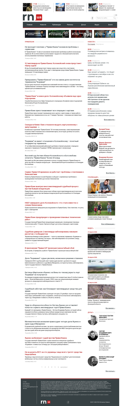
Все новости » (109, 120)
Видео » (91, 228)
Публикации (56, 24)
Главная (29, 24)
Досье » (91, 312)
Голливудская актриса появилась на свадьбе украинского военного (101, 53)
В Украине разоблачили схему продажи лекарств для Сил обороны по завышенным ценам (101, 113)
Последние (91, 44)
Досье (83, 24)
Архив (25, 388)
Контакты (26, 383)
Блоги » (91, 126)
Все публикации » (108, 224)
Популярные (100, 44)
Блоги (110, 24)
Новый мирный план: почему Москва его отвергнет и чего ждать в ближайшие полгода (106, 163)
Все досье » (110, 371)
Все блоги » (110, 173)
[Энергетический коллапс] (35, 37)
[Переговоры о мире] (81, 37)
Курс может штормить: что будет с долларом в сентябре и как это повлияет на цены (101, 74)
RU (116, 15)
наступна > (64, 367)
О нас (25, 382)
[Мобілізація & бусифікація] (58, 37)
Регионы (70, 24)
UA (114, 15)
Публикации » (93, 177)
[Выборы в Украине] (104, 37)
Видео (97, 24)
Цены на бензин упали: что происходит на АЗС (98, 64)
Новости (43, 24)
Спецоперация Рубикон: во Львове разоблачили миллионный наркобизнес (101, 85)
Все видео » (110, 308)
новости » (92, 42)
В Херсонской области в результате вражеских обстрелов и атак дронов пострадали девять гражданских (98, 99)
